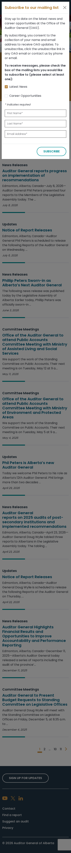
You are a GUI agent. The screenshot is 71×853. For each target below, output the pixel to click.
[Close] (65, 8)
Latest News (18, 87)
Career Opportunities (25, 96)
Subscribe (51, 151)
